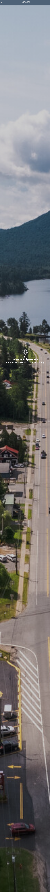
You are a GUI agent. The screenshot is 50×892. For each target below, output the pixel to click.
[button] (9, 2)
